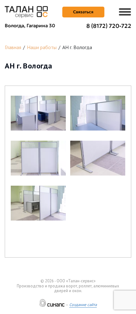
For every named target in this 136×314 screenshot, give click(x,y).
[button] (38, 113)
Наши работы (42, 47)
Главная (13, 47)
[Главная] (26, 11)
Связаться (83, 12)
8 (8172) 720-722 (108, 25)
